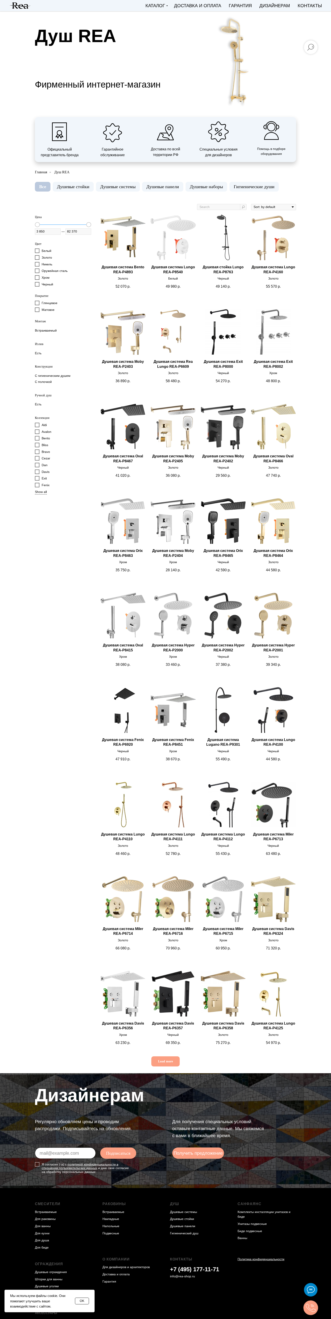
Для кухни (42, 1233)
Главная (41, 172)
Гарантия (240, 5)
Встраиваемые (46, 1212)
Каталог (155, 5)
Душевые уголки (47, 1286)
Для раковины (45, 1219)
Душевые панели (162, 186)
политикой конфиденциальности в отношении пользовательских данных (80, 1166)
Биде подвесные (250, 1231)
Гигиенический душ (184, 1233)
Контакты (310, 5)
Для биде (42, 1247)
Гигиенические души (254, 186)
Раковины (114, 1204)
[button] (198, 1153)
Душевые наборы (206, 186)
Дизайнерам (274, 5)
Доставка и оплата (197, 5)
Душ (174, 1204)
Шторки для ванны (48, 1279)
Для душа (42, 1240)
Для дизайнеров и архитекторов (126, 1267)
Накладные (110, 1219)
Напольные (110, 1226)
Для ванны (43, 1226)
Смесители (47, 1204)
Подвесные (110, 1233)
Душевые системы (118, 186)
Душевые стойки (73, 186)
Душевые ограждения (51, 1272)
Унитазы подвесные (252, 1224)
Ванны (242, 1238)
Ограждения (49, 1264)
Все (42, 186)
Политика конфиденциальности (261, 1259)
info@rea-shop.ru (182, 1276)
